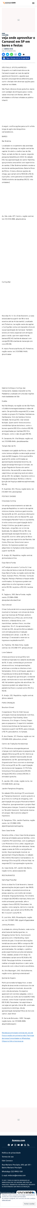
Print (23, 54)
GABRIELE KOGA (8, 49)
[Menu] (33, 3)
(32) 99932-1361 (17, 1171)
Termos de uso (8, 1157)
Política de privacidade (11, 1153)
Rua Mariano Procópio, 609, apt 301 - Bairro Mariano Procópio (17, 1166)
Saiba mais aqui (6, 1200)
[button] (3, 54)
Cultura (5, 35)
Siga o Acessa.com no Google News (17, 58)
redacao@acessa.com (17, 1175)
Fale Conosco (7, 1161)
